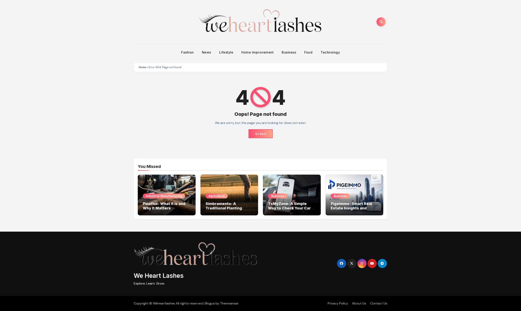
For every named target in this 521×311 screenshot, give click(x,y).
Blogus (210, 303)
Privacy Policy (338, 303)
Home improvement (257, 52)
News (206, 52)
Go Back (260, 134)
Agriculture (217, 196)
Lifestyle (226, 52)
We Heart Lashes (159, 275)
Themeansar (229, 303)
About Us (359, 303)
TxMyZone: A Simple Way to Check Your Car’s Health (291, 208)
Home (142, 67)
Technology (330, 52)
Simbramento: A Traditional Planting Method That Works (224, 208)
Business (289, 52)
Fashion (187, 52)
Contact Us (378, 303)
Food (308, 52)
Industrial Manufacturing (164, 196)
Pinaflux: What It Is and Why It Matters (164, 205)
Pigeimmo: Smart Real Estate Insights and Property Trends (351, 208)
